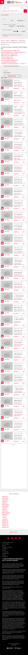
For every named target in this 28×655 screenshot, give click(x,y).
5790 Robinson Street (18, 286)
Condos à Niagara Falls (19, 52)
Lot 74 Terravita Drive (18, 298)
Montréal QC (5, 498)
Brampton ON (5, 514)
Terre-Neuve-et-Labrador (6, 566)
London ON (4, 519)
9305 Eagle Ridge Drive (18, 239)
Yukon (14, 567)
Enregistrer (16, 88)
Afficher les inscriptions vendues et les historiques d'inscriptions (12, 35)
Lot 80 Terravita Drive (18, 391)
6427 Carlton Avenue (18, 332)
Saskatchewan (9, 570)
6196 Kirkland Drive (17, 170)
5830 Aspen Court (17, 263)
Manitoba (4, 570)
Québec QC (4, 508)
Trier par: (6, 71)
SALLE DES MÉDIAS (6, 544)
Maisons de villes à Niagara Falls (9, 55)
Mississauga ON (6, 512)
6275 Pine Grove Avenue (18, 216)
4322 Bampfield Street (18, 414)
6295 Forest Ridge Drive (18, 379)
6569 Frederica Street (18, 181)
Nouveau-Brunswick (15, 570)
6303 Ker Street (17, 158)
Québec (14, 563)
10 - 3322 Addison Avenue (19, 111)
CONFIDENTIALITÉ (5, 553)
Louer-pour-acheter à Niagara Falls (9, 60)
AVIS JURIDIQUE (5, 551)
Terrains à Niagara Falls (6, 57)
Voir (23, 88)
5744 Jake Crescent (18, 402)
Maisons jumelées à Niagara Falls (9, 54)
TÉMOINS (4, 555)
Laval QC (4, 517)
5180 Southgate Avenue (18, 205)
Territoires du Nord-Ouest (15, 566)
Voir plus (22, 63)
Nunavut (17, 567)
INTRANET (4, 550)
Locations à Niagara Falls (7, 58)
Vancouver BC (5, 499)
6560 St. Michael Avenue (18, 309)
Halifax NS (4, 509)
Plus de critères (5, 15)
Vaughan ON (5, 522)
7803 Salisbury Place (18, 146)
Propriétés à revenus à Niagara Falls (9, 63)
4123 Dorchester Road (18, 251)
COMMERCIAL (5, 548)
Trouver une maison (5, 563)
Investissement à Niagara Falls (8, 62)
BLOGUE (4, 545)
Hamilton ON (5, 511)
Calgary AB (4, 501)
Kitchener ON (5, 527)
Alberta (17, 563)
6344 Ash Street (17, 356)
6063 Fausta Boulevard (18, 344)
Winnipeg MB (5, 506)
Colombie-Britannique (22, 569)
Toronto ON (4, 496)
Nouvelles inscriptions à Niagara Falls (10, 50)
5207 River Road (17, 321)
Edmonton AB (5, 504)
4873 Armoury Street (18, 84)
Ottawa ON (4, 503)
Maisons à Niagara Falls (7, 52)
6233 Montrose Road (18, 367)
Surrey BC (4, 516)
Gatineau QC (5, 524)
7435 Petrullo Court (17, 135)
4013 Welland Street (18, 437)
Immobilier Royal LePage (14, 2)
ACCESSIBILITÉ (5, 556)
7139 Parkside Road (18, 228)
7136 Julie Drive (17, 193)
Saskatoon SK (5, 525)
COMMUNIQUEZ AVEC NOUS (7, 542)
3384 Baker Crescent (18, 274)
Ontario (10, 563)
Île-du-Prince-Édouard (9, 567)
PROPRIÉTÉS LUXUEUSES (7, 547)
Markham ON (5, 520)
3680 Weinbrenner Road (18, 123)
